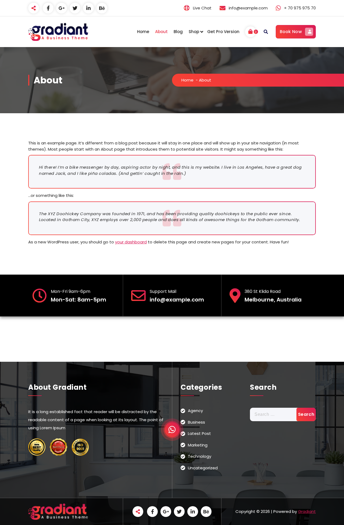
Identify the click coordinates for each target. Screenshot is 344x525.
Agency (195, 410)
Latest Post (199, 433)
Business (196, 422)
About (161, 31)
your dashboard (131, 242)
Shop (194, 31)
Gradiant (307, 511)
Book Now (291, 32)
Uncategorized (203, 468)
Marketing (197, 445)
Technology (199, 456)
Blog (178, 31)
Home (143, 31)
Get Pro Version (223, 31)
